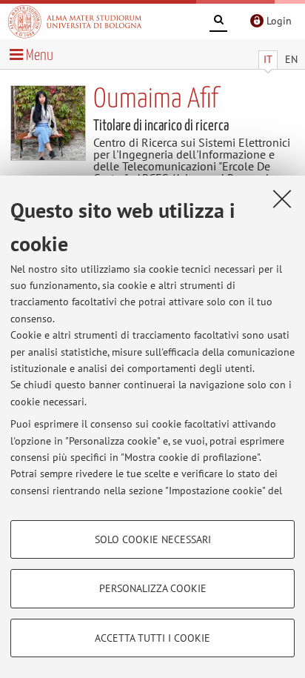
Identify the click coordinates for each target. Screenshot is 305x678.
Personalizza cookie (153, 588)
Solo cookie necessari (153, 539)
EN (291, 59)
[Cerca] (218, 22)
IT (268, 59)
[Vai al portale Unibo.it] (74, 21)
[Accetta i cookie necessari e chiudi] (282, 198)
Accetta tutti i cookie (152, 638)
